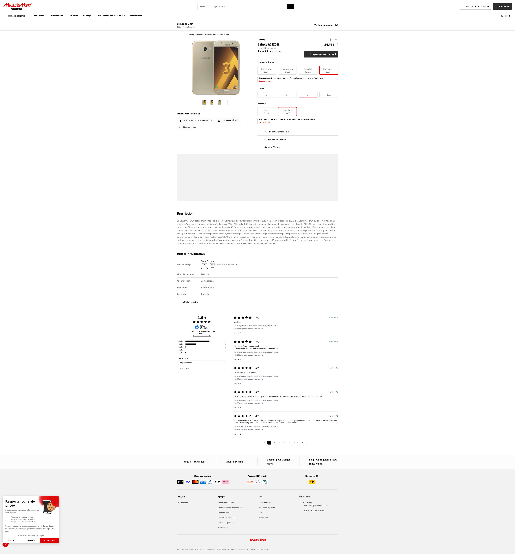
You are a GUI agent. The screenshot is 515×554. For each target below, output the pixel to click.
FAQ (260, 512)
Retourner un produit (267, 507)
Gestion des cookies (226, 517)
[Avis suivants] (307, 443)
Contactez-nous (265, 502)
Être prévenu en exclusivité (323, 54)
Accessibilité (223, 527)
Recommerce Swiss (226, 502)
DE (502, 15)
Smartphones (182, 502)
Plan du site (263, 517)
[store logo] (17, 6)
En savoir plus (264, 81)
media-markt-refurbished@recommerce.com (315, 504)
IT (510, 15)
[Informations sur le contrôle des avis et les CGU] (214, 331)
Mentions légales (224, 512)
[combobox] (242, 6)
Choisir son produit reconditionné (231, 507)
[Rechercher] (290, 6)
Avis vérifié (334, 317)
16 (302, 442)
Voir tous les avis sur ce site (202, 336)
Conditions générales (226, 522)
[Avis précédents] (264, 442)
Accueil (178, 34)
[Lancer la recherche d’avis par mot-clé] (224, 369)
